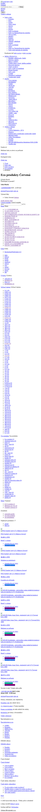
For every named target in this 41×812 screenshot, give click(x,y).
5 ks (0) (7, 398)
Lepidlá (10, 73)
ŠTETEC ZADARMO (13, 245)
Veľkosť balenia (5, 287)
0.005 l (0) (8, 292)
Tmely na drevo (13, 67)
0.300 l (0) (8, 313)
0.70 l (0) (7, 338)
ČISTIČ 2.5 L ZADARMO (14, 244)
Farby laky (8, 165)
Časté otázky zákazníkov (8, 784)
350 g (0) (7, 326)
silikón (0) (8, 482)
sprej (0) (7, 484)
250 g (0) (7, 325)
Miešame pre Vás (11, 506)
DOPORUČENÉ (11, 216)
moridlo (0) (8, 463)
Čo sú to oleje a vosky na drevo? (14, 787)
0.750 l (8, 343)
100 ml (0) (8, 410)
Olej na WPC (12, 34)
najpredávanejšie (10, 514)
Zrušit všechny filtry (7, 201)
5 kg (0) (7, 391)
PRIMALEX (12, 96)
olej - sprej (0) (9, 472)
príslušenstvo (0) (9, 477)
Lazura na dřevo (9, 772)
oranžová (7, 262)
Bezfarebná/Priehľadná (13, 252)
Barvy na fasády (9, 769)
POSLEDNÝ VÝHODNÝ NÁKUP (17, 228)
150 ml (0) (8, 414)
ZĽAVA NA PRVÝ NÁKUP (14, 237)
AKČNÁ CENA (11, 213)
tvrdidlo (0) (8, 489)
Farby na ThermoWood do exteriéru (19, 33)
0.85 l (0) (7, 347)
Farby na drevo (9, 167)
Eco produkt (9, 439)
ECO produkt (10, 504)
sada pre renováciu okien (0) (13, 480)
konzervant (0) (9, 449)
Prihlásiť (3, 5)
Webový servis (14, 804)
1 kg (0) (7, 388)
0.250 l (8, 307)
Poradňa (10, 139)
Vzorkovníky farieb (14, 77)
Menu (2, 10)
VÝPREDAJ (10, 235)
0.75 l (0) (7, 342)
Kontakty (7, 749)
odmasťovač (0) (9, 465)
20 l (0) (7, 378)
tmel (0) (7, 485)
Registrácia (4, 712)
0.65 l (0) (7, 337)
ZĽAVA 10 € (10, 238)
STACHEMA (12, 80)
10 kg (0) (7, 395)
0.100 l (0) (8, 299)
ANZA (10, 106)
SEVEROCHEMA (14, 94)
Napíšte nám (12, 144)
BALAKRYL (12, 92)
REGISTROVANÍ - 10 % (13, 230)
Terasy (10, 27)
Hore (2, 795)
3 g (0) (7, 323)
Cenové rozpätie (6, 202)
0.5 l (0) (7, 333)
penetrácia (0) (9, 475)
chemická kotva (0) (10, 441)
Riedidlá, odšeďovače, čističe (17, 58)
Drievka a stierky (13, 60)
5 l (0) (6, 366)
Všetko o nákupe (6, 14)
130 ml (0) (8, 412)
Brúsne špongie (13, 70)
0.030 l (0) (8, 294)
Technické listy (9, 754)
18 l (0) (7, 376)
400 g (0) (7, 330)
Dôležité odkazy (6, 744)
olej (7, 470)
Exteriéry (11, 19)
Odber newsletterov (10, 756)
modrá (6, 260)
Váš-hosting (14, 807)
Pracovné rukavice (14, 65)
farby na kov (17, 53)
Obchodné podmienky (11, 752)
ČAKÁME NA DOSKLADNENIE (17, 242)
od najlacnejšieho (10, 515)
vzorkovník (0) (9, 494)
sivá (6, 265)
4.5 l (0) (7, 364)
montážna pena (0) (10, 461)
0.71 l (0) (7, 340)
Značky (7, 79)
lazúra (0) (7, 455)
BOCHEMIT (12, 103)
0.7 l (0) (7, 433)
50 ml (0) (7, 409)
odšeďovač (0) (9, 468)
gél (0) (6, 446)
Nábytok (11, 39)
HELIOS (11, 121)
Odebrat (16, 197)
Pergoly (10, 29)
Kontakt (10, 140)
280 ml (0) (8, 415)
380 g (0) (7, 328)
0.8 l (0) (7, 345)
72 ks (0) (7, 403)
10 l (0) (7, 371)
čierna (6, 270)
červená (7, 269)
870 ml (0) (8, 427)
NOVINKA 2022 (11, 223)
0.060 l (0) (8, 295)
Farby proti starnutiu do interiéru (18, 50)
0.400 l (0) (8, 319)
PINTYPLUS (12, 123)
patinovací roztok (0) (11, 473)
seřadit (6, 524)
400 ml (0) (8, 424)
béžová (7, 257)
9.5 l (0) (7, 369)
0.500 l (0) (8, 321)
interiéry (10, 36)
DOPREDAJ (10, 218)
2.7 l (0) (7, 357)
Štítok (2, 206)
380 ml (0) (8, 422)
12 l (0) (7, 373)
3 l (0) (6, 361)
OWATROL (12, 125)
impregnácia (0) (9, 448)
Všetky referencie (6, 716)
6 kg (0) (7, 393)
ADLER (11, 87)
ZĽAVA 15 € (10, 240)
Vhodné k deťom (11, 507)
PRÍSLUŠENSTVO (11, 56)
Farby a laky (8, 17)
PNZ (9, 118)
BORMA (11, 116)
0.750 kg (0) (8, 386)
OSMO (10, 84)
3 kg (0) (7, 390)
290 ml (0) (8, 417)
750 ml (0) (8, 426)
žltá (6, 272)
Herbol (10, 89)
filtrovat (7, 525)
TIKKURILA (12, 99)
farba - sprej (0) (9, 444)
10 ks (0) (7, 400)
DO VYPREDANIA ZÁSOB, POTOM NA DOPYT (22, 214)
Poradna (7, 747)
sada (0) (7, 429)
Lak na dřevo (9, 767)
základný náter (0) (10, 496)
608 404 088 (23, 142)
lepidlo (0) (8, 458)
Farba (2, 248)
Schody (10, 43)
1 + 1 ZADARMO (11, 209)
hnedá (6, 258)
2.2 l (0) (7, 354)
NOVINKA (9, 221)
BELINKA (11, 101)
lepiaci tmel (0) (9, 456)
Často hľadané (5, 762)
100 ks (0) (8, 405)
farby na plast (27, 53)
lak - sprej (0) (9, 453)
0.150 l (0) (8, 302)
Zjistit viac (4, 153)
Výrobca (3, 275)
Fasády (10, 22)
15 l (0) (7, 374)
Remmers (7, 727)
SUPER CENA (10, 232)
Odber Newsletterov (14, 137)
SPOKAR (11, 85)
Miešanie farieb (13, 135)
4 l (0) (6, 362)
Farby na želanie (13, 31)
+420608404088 (6, 188)
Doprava (11, 132)
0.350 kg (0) (8, 385)
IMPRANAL (9, 729)
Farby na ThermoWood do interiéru (19, 48)
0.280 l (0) (8, 309)
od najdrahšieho (9, 517)
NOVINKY (9, 225)
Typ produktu (5, 436)
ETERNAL (12, 108)
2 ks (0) (7, 397)
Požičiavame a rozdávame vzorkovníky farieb (22, 133)
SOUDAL (11, 97)
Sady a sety (11, 72)
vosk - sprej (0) (9, 492)
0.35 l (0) (7, 316)
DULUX (11, 115)
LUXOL (11, 109)
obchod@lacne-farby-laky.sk (9, 191)
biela (6, 255)
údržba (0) (8, 497)
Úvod (6, 163)
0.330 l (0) (8, 314)
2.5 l (7, 355)
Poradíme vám (5, 703)
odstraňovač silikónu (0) (12, 467)
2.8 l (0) (7, 359)
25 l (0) (7, 381)
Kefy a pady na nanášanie (16, 68)
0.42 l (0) (7, 331)
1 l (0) (6, 350)
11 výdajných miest (6, 706)
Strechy (10, 26)
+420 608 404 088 (6, 691)
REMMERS (12, 82)
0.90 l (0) (7, 349)
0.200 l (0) (8, 304)
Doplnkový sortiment (14, 75)
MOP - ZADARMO (12, 220)
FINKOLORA (12, 120)
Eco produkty (9, 168)
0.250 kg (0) (8, 383)
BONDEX (11, 91)
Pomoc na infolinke (6, 709)
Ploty (10, 21)
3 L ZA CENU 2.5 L (12, 211)
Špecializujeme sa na (7, 722)
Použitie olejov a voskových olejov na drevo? (18, 789)
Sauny (10, 46)
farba (7, 442)
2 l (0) (6, 352)
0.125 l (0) (8, 301)
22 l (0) (7, 379)
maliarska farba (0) (10, 460)
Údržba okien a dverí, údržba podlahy (19, 63)
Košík (3, 3)
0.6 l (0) (7, 335)
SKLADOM (9, 233)
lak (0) (6, 451)
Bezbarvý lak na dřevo (11, 776)
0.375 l (8, 318)
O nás (10, 128)
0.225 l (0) (8, 306)
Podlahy (10, 38)
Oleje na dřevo (9, 771)
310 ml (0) (8, 421)
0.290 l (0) (8, 311)
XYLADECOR (13, 111)
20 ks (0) (7, 402)
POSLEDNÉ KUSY (12, 226)
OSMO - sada (12, 113)
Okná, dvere (12, 24)
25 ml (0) (7, 407)
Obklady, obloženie (14, 41)
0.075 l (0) (8, 297)
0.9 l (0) (7, 431)
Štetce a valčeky (13, 61)
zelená (6, 267)
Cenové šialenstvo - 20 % (16, 130)
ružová (7, 264)
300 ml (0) (8, 419)
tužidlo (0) (8, 487)
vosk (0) (7, 491)
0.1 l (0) (7, 290)
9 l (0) (6, 367)
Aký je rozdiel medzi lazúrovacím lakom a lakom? (20, 791)
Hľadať (3, 9)
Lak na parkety (9, 765)
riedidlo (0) (8, 479)
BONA (10, 104)
